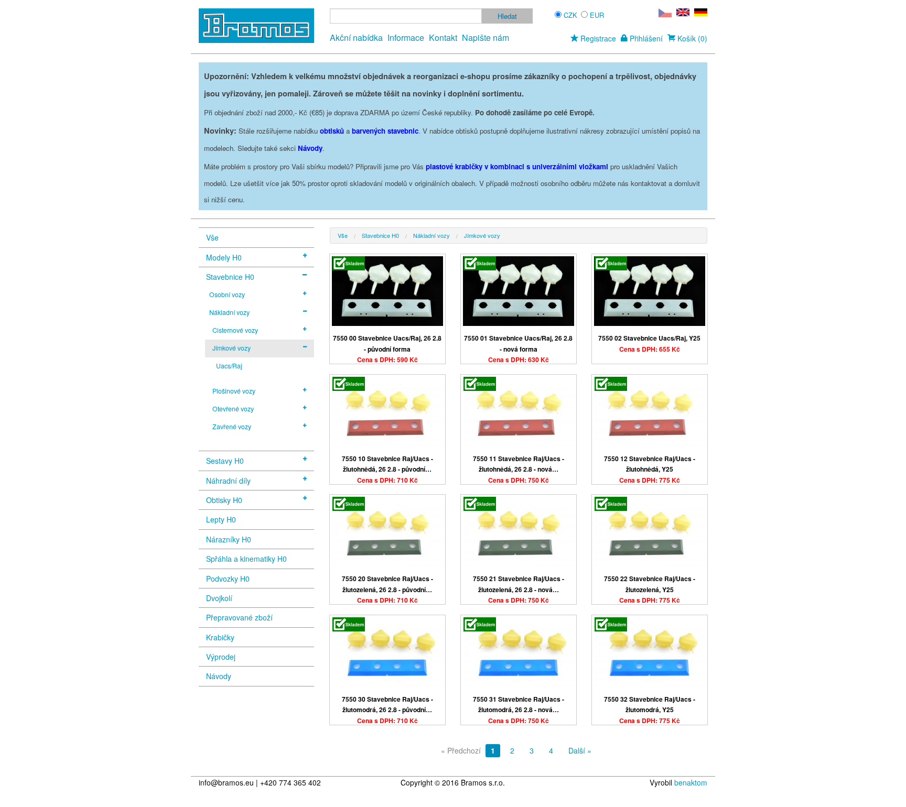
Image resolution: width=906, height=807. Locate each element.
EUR (597, 15)
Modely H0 (224, 257)
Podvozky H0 (228, 578)
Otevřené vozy (233, 408)
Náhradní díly (228, 480)
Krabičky (220, 637)
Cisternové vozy (235, 330)
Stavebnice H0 (230, 276)
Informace (405, 37)
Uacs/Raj (229, 365)
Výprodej (220, 656)
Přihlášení (645, 38)
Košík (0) (691, 38)
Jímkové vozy (231, 348)
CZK (570, 15)
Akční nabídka (356, 37)
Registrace (597, 38)
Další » (579, 750)
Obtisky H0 (224, 500)
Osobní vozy (227, 294)
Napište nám (485, 37)
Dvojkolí (219, 598)
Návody (218, 676)
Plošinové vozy (233, 391)
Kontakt (443, 37)
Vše (212, 237)
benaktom (690, 782)
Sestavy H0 (225, 460)
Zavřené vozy (231, 426)
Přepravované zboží (239, 617)
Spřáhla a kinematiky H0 (246, 558)
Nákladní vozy (229, 312)
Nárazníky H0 (228, 539)
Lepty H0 (221, 519)
